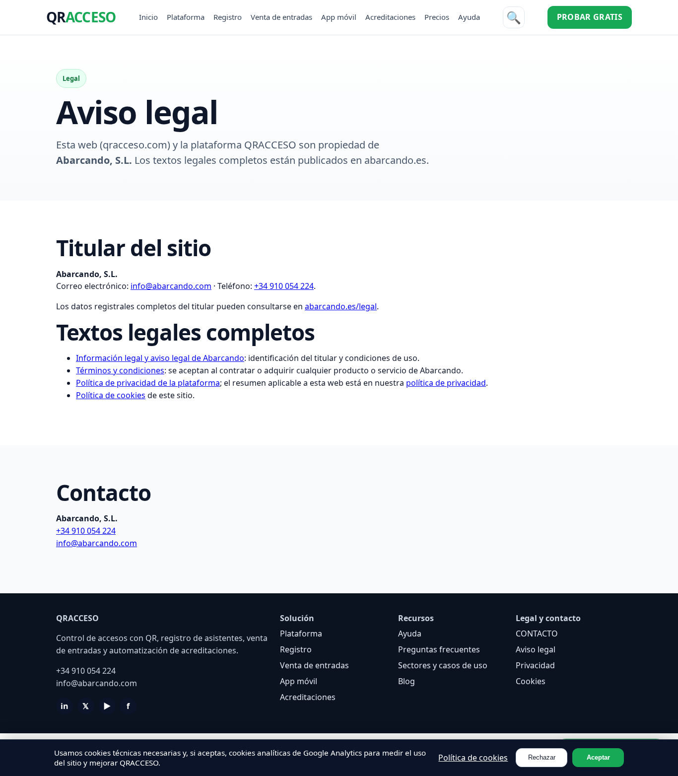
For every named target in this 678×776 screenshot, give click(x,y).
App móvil (338, 17)
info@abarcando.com (171, 286)
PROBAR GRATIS (589, 16)
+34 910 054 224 (284, 286)
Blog (406, 681)
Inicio (148, 17)
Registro (227, 17)
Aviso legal (535, 649)
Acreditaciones (390, 17)
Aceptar (598, 757)
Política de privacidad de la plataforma (148, 382)
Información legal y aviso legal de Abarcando (160, 358)
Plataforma (185, 17)
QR (81, 16)
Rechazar (541, 757)
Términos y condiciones (120, 370)
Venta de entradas (281, 17)
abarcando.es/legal (341, 306)
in (64, 706)
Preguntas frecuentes (439, 649)
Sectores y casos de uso (442, 665)
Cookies (530, 681)
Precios (436, 17)
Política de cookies (110, 395)
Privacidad (535, 665)
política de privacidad (446, 382)
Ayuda (469, 17)
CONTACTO (537, 633)
